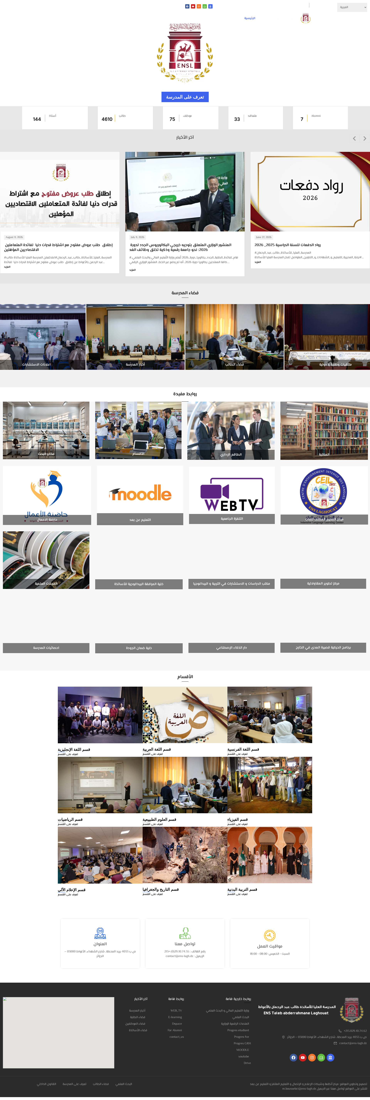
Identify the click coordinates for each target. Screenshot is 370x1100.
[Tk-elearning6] (205, 6)
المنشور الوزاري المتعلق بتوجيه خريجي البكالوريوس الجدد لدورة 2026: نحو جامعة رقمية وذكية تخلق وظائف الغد (55, 247)
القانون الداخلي (147, 6)
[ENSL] (288, 18)
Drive (247, 1063)
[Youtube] (193, 6)
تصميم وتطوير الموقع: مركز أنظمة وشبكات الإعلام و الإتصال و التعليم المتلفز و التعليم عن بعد (308, 1084)
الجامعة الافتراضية (122, 6)
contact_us (177, 1037)
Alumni (68, 6)
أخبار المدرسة (137, 1010)
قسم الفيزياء (237, 819)
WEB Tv (82, 6)
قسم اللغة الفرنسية (243, 749)
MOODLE (242, 1050)
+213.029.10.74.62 (355, 1031)
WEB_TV (176, 1010)
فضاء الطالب (101, 1084)
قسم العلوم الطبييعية (159, 819)
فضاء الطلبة (99, 6)
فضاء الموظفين (135, 1024)
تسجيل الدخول (298, 5)
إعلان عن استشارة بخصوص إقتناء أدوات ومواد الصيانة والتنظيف (306, 245)
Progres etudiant (238, 1030)
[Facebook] (187, 6)
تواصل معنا (167, 18)
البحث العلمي (192, 18)
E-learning (175, 1017)
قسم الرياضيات (70, 819)
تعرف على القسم (68, 755)
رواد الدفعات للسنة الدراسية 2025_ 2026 (162, 245)
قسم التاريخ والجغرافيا (161, 889)
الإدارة (213, 18)
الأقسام (230, 18)
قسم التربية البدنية (242, 889)
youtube (243, 1056)
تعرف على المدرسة (185, 97)
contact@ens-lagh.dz (353, 1043)
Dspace (177, 1024)
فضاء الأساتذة (138, 1030)
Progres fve (241, 1037)
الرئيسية (249, 18)
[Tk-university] (210, 6)
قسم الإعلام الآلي (72, 889)
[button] (354, 138)
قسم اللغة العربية (157, 749)
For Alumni (175, 1030)
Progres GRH (242, 1043)
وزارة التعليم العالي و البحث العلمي (227, 1010)
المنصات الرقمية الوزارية (235, 1024)
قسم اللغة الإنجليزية (74, 749)
